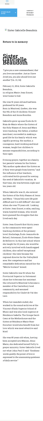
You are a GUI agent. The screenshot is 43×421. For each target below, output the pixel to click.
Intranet (30, 12)
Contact (30, 10)
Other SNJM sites (5, 12)
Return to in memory (15, 41)
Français (30, 15)
